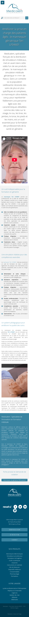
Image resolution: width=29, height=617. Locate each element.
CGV (24, 606)
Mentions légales (14, 608)
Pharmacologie (14, 574)
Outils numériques (14, 560)
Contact (14, 540)
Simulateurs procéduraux (14, 556)
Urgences (14, 593)
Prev (3, 380)
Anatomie (14, 563)
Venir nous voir (14, 529)
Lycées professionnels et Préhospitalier (14, 588)
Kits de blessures (14, 567)
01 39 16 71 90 (14, 535)
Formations (14, 576)
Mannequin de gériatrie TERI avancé (14, 480)
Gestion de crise (14, 595)
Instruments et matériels (14, 565)
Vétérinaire (14, 599)
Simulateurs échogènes (14, 558)
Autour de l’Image (17, 614)
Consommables (14, 572)
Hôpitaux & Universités (14, 590)
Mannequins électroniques (14, 554)
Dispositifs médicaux (14, 569)
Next (25, 380)
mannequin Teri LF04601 (10, 262)
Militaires (14, 597)
